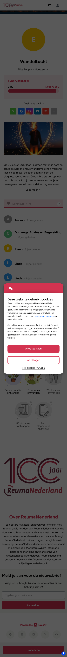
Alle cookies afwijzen (33, 368)
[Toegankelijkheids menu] (63, 653)
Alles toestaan (33, 348)
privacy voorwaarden (44, 316)
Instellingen (33, 360)
